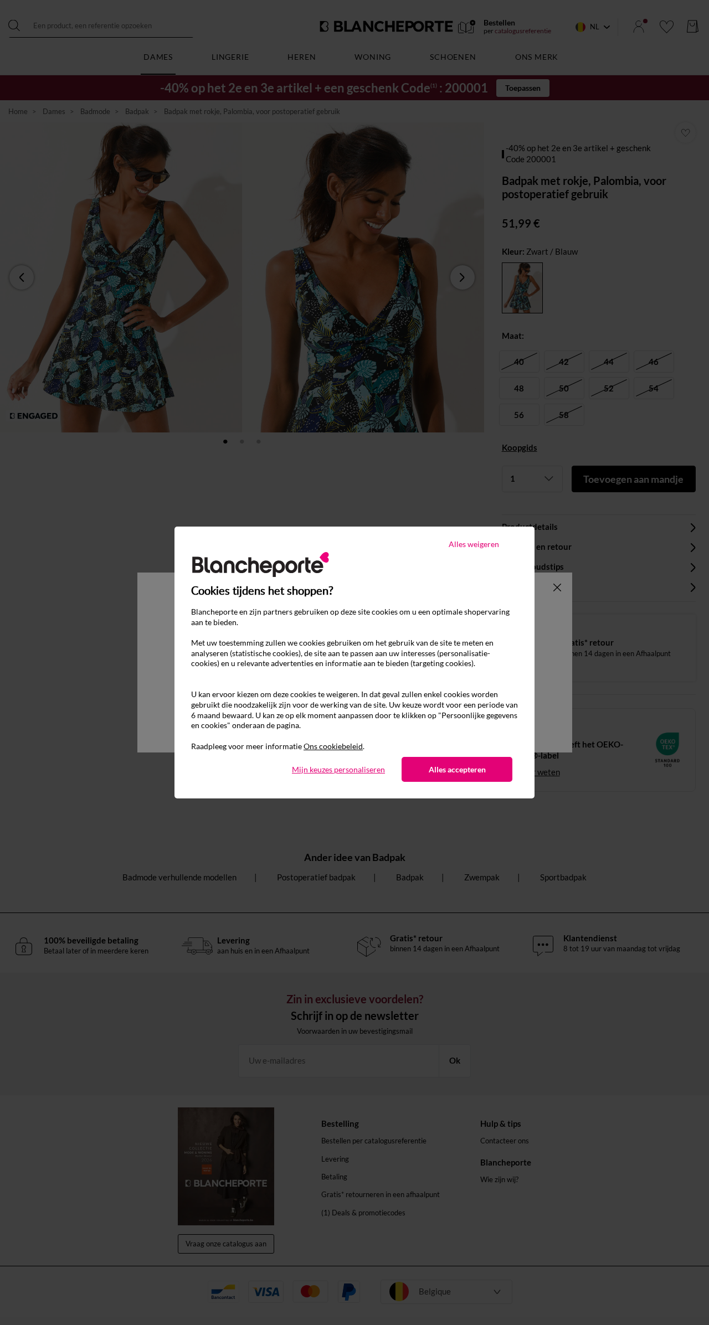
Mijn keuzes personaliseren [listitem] (338, 769)
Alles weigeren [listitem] (474, 544)
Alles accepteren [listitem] (457, 769)
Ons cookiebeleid (333, 746)
